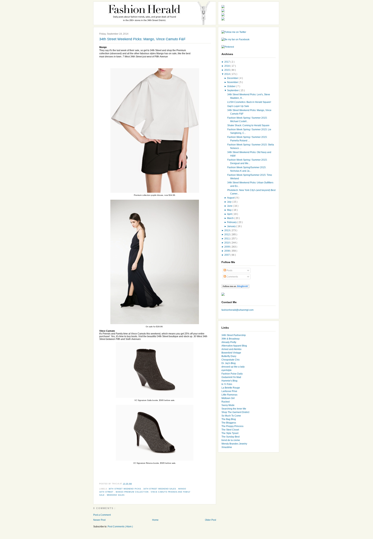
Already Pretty (228, 342)
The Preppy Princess (232, 426)
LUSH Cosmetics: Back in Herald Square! (249, 102)
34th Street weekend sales (160, 489)
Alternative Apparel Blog (234, 345)
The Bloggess (228, 422)
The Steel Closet (230, 429)
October (231, 86)
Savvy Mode (227, 405)
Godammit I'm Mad (231, 377)
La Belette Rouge (230, 387)
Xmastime (226, 447)
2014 (227, 74)
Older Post (210, 520)
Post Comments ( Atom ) (120, 526)
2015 (227, 70)
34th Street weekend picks (125, 489)
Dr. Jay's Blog (228, 363)
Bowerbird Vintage (231, 352)
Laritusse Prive (229, 391)
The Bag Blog (228, 419)
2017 (227, 61)
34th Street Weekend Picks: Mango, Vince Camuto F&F (142, 39)
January (231, 226)
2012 (227, 234)
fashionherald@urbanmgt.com (237, 310)
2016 (227, 66)
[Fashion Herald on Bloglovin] (235, 287)
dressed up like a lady (233, 366)
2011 (227, 238)
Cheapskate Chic (230, 359)
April (230, 214)
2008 (227, 250)
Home (155, 520)
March (230, 218)
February (232, 222)
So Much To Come (231, 415)
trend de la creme (230, 440)
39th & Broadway (230, 338)
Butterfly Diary (228, 356)
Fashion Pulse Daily (232, 373)
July (229, 201)
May (229, 210)
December (233, 78)
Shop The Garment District (235, 412)
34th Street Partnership (233, 335)
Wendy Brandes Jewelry (234, 443)
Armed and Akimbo (231, 349)
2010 (227, 242)
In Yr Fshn (226, 384)
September (233, 90)
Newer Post (99, 520)
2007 (227, 255)
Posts (229, 270)
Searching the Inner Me (233, 408)
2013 (227, 230)
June (230, 206)
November (233, 82)
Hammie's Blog (229, 380)
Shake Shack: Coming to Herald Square (248, 125)
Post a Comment (102, 515)
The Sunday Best (230, 436)
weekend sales (116, 495)
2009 (227, 246)
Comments (232, 276)
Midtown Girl (228, 398)
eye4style (226, 370)
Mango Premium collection (132, 492)
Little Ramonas (229, 394)
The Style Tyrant (229, 433)
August (231, 197)
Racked (225, 401)
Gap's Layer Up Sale (238, 106)
